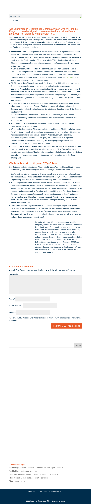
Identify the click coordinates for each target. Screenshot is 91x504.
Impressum (32, 492)
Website (12, 312)
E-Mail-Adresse (15, 306)
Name (12, 299)
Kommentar (14, 274)
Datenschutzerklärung (50, 492)
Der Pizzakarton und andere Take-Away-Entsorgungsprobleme (33, 474)
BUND (69, 77)
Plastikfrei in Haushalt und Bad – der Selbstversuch (29, 478)
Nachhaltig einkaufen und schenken (23, 471)
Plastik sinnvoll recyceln (18, 481)
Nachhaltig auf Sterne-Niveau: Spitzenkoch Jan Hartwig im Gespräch (36, 468)
